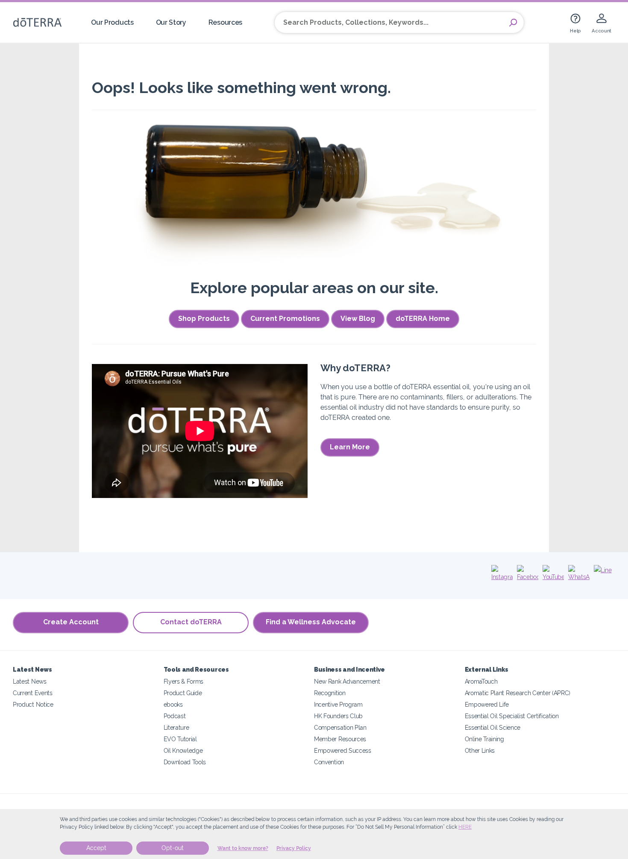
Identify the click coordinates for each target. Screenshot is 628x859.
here (465, 827)
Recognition (330, 692)
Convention (329, 762)
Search (513, 22)
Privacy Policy (293, 848)
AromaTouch (481, 681)
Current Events (33, 692)
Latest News (30, 681)
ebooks (173, 704)
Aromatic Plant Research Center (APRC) (518, 692)
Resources (225, 22)
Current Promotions (285, 318)
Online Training (484, 739)
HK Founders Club (338, 715)
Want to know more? (242, 848)
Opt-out (172, 847)
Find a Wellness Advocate (311, 622)
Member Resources (340, 739)
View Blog (357, 318)
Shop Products (204, 318)
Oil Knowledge (183, 750)
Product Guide (183, 692)
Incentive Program (338, 704)
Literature (176, 727)
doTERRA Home (423, 318)
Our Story (171, 22)
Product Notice (33, 704)
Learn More (350, 447)
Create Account (71, 622)
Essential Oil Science (493, 727)
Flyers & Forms (184, 681)
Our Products (112, 22)
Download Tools (185, 762)
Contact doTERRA (191, 622)
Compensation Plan (340, 727)
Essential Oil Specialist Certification (512, 715)
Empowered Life (487, 704)
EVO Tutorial (180, 739)
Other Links (480, 750)
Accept (96, 847)
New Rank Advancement (347, 681)
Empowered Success (342, 750)
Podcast (175, 715)
